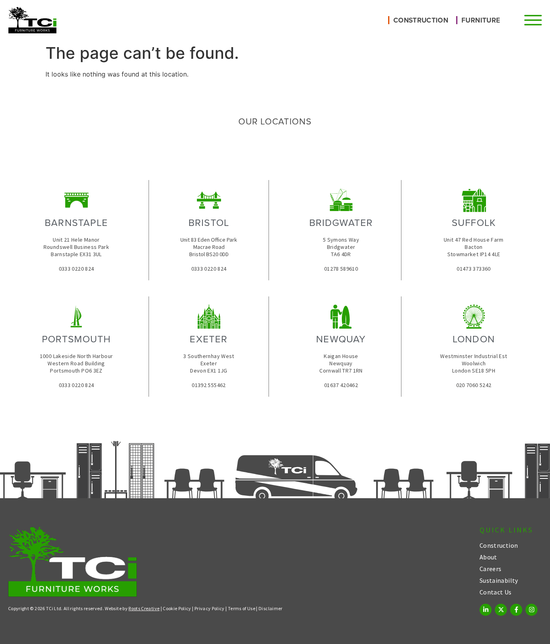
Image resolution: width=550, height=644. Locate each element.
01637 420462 (341, 385)
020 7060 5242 (474, 385)
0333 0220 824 (76, 268)
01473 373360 (473, 268)
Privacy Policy (209, 608)
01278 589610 (341, 268)
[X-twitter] (501, 610)
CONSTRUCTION (420, 20)
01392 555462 (208, 385)
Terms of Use (241, 608)
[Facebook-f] (516, 610)
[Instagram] (531, 610)
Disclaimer (270, 608)
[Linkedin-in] (486, 610)
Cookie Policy (177, 608)
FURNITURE (480, 20)
